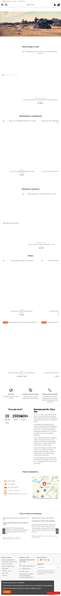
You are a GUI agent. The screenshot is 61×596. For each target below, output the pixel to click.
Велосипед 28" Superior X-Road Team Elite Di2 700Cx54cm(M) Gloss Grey (40, 99)
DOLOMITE (22, 312)
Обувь (30, 256)
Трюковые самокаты (30, 189)
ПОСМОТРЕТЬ (9, 23)
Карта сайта (5, 573)
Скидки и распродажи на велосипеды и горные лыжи (9, 560)
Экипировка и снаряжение (30, 116)
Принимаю (6, 592)
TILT (41, 246)
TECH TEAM (21, 173)
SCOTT (21, 374)
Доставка (15, 1)
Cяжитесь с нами (6, 571)
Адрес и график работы (8, 566)
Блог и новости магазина (30, 513)
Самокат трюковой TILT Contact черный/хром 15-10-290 (41, 244)
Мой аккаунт (5, 568)
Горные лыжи (46, 536)
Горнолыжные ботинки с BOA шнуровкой (43, 521)
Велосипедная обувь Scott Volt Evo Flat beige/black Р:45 (21, 373)
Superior (40, 101)
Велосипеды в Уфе (30, 47)
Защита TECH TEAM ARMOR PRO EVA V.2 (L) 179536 (22, 171)
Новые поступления (7, 564)
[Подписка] (58, 567)
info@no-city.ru (25, 571)
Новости (13, 537)
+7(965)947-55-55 (21, 1)
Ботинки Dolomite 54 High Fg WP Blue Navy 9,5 (21, 311)
